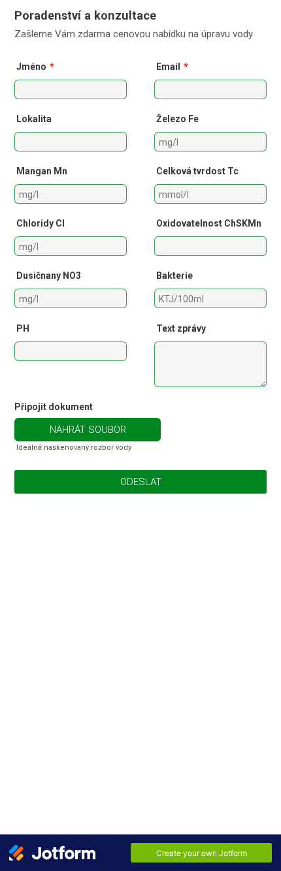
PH (22, 328)
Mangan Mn (41, 171)
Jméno (35, 66)
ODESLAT (140, 482)
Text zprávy (181, 328)
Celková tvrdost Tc (197, 171)
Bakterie (174, 275)
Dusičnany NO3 (48, 275)
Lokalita (34, 119)
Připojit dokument (53, 407)
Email (172, 66)
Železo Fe (177, 119)
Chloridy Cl (40, 223)
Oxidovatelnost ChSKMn (208, 223)
